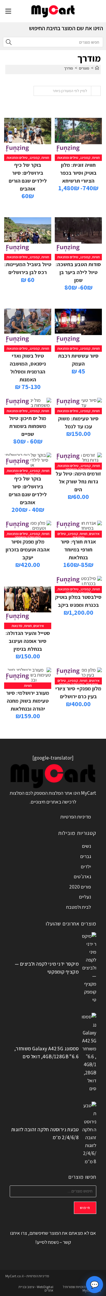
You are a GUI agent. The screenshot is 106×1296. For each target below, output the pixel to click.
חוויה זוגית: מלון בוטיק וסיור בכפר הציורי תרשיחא (78, 173)
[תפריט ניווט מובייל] (8, 11)
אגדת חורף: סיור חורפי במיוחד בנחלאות (78, 549)
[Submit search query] (9, 42)
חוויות (96, 157)
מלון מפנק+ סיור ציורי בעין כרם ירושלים (78, 692)
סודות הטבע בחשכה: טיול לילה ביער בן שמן (78, 272)
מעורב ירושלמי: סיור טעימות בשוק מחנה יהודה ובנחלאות (27, 700)
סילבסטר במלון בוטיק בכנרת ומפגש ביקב (78, 601)
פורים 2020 (80, 887)
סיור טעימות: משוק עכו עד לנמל (78, 422)
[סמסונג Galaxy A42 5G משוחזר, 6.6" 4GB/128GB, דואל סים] (89, 1053)
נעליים (85, 897)
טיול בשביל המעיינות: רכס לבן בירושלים (27, 268)
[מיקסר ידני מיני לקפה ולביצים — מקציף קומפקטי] (89, 968)
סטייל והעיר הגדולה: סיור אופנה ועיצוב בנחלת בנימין (28, 641)
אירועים (94, 533)
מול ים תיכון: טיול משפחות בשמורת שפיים (27, 426)
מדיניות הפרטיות (75, 816)
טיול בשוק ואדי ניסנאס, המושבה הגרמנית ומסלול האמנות (28, 367)
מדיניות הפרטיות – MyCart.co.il (27, 1276)
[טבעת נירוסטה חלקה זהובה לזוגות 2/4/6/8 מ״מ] (89, 1134)
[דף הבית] (97, 68)
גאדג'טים (82, 876)
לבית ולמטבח (78, 907)
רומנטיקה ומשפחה (78, 469)
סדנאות (16, 626)
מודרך (68, 68)
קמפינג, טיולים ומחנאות (73, 157)
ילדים (86, 866)
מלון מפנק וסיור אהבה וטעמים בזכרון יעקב (28, 549)
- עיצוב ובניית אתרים (36, 1288)
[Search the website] (53, 41)
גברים (85, 856)
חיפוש (85, 1207)
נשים (86, 846)
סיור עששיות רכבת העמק (78, 359)
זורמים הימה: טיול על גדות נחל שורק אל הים (78, 481)
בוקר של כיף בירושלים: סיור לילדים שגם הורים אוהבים (28, 177)
